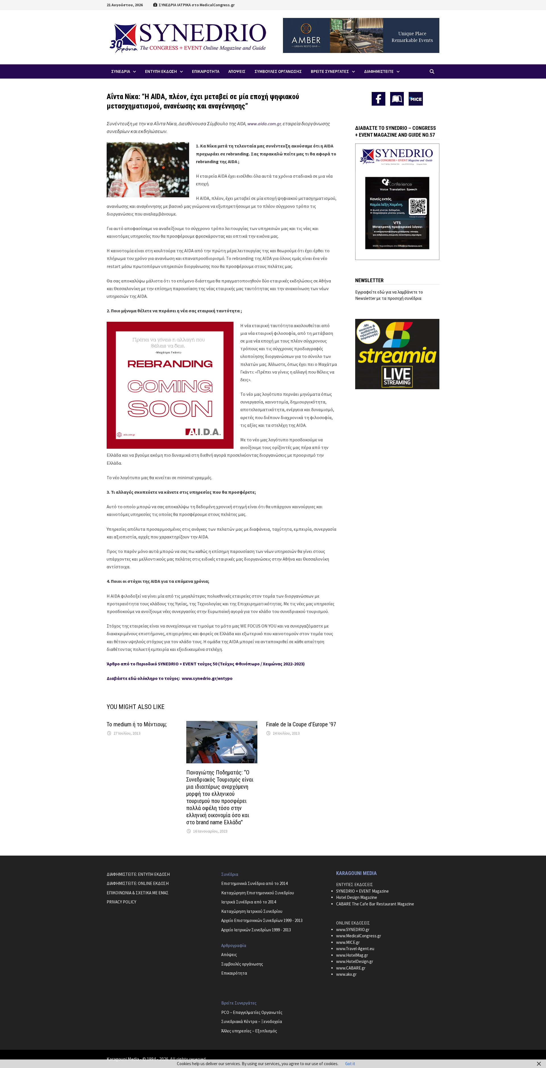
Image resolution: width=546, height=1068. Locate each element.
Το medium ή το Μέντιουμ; (137, 724)
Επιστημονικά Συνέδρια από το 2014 (254, 883)
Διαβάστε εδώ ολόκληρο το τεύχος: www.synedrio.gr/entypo (170, 678)
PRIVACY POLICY (121, 902)
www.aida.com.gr (264, 123)
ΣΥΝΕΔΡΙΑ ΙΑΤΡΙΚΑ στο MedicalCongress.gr (196, 4)
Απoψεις (236, 71)
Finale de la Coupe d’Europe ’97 (301, 724)
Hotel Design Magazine (356, 897)
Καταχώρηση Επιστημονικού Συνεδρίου (257, 892)
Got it (350, 1063)
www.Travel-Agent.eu (355, 948)
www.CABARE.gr (350, 968)
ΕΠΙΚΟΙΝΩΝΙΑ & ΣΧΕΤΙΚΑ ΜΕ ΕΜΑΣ (138, 892)
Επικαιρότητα (234, 973)
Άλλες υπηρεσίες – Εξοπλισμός (249, 1031)
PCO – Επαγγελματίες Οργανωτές (251, 1012)
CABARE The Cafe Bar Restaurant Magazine (375, 904)
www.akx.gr (346, 974)
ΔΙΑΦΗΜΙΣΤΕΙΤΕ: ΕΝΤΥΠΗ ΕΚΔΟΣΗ (138, 874)
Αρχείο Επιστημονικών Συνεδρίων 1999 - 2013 (262, 920)
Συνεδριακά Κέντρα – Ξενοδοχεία (251, 1021)
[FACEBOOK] (378, 99)
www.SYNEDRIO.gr (352, 929)
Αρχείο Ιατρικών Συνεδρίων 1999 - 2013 (256, 929)
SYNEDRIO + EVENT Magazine (362, 891)
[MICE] (416, 98)
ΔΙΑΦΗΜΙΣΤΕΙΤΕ (379, 71)
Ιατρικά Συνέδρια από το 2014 (248, 902)
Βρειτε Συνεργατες (330, 71)
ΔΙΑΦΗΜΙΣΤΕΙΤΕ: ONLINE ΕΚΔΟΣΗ (138, 883)
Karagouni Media (123, 1059)
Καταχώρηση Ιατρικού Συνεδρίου (251, 911)
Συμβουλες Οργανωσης (278, 71)
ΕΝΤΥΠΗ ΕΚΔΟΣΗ (161, 71)
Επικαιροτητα (205, 71)
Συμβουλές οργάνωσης (242, 964)
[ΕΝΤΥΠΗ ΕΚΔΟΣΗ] (397, 99)
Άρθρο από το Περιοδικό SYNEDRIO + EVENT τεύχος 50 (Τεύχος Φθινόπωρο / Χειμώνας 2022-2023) (206, 664)
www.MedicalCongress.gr (358, 935)
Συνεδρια (120, 71)
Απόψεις (229, 954)
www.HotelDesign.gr (354, 961)
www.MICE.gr (348, 942)
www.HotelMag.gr (352, 955)
